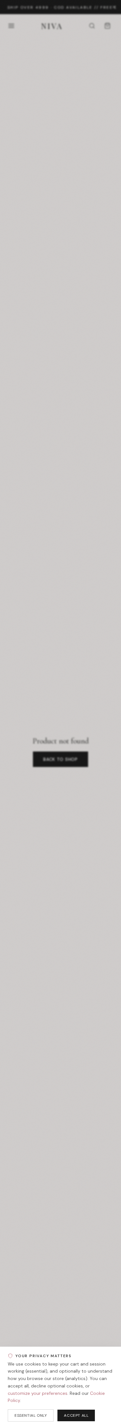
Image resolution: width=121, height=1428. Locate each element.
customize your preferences (37, 1393)
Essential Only (31, 1415)
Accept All (76, 1415)
